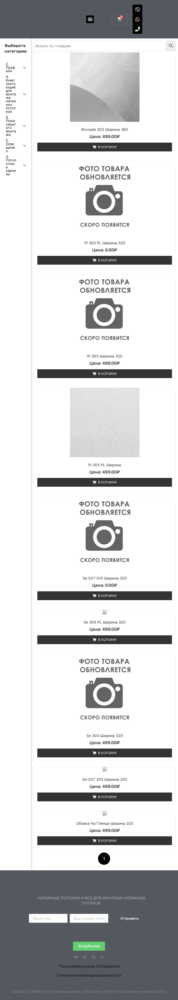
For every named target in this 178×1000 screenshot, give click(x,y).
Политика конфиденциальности (89, 975)
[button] (90, 19)
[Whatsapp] (137, 19)
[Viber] (137, 9)
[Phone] (137, 29)
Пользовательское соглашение (89, 966)
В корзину (107, 147)
